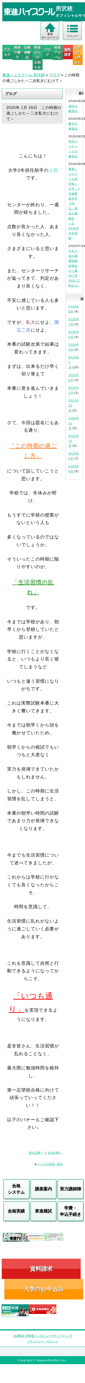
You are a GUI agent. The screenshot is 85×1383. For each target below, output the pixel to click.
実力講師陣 (70, 1188)
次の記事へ (54, 1152)
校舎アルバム (57, 52)
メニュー (72, 35)
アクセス (7, 52)
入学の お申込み (77, 54)
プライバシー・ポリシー (42, 1341)
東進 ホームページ (50, 36)
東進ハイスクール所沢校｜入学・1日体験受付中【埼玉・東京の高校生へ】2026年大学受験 (74, 203)
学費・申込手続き (70, 1211)
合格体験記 (27, 52)
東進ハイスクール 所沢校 (23, 75)
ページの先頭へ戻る (50, 1164)
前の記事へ (36, 1152)
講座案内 (43, 1188)
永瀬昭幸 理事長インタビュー (32, 1336)
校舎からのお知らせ (37, 57)
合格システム (16, 1188)
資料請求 (67, 52)
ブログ (47, 52)
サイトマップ (61, 1336)
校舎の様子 (17, 52)
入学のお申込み (44, 1289)
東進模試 (43, 1211)
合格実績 (16, 1211)
